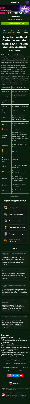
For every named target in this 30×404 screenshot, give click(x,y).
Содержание (12, 371)
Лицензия (24, 367)
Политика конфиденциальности (15, 360)
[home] (15, 2)
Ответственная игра (19, 363)
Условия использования (10, 367)
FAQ (20, 371)
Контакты (7, 363)
